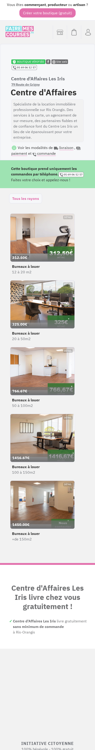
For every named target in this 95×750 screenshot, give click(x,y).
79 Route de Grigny (25, 84)
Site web (61, 61)
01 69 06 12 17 (26, 67)
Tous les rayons (25, 198)
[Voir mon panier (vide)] (74, 32)
